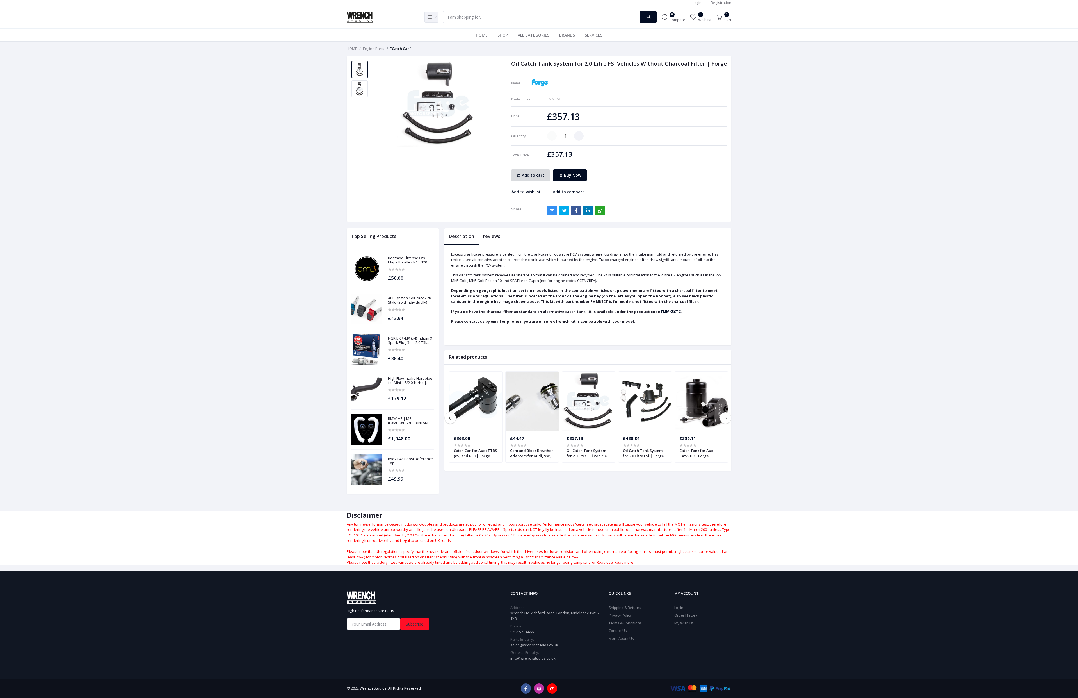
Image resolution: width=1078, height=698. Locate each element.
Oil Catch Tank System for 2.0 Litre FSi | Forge (643, 453)
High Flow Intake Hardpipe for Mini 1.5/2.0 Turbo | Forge (410, 380)
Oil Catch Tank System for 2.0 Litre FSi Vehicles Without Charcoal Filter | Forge (588, 453)
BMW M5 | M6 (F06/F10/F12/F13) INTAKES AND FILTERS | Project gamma (409, 421)
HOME (482, 35)
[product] (366, 268)
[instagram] (539, 688)
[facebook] (526, 688)
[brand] (539, 82)
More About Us (621, 638)
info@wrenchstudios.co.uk (533, 658)
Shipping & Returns (625, 607)
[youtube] (552, 688)
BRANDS (567, 35)
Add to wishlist (526, 191)
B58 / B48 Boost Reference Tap (410, 461)
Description (461, 236)
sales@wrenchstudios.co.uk (534, 644)
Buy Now (572, 175)
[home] (408, 597)
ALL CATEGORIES (533, 35)
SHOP (502, 35)
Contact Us (618, 630)
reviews (491, 236)
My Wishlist (683, 623)
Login (697, 2)
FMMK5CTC (671, 311)
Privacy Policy (620, 615)
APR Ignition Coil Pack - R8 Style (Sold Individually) (409, 300)
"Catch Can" (400, 48)
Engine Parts (373, 48)
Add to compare (568, 191)
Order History (685, 615)
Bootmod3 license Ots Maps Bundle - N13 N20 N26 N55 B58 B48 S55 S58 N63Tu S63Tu (409, 260)
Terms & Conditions (625, 623)
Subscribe (414, 624)
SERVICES (593, 35)
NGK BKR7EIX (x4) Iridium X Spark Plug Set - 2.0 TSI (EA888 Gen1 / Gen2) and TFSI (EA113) (410, 340)
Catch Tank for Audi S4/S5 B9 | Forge (697, 453)
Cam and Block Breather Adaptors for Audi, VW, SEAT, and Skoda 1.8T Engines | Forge (531, 453)
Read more (624, 562)
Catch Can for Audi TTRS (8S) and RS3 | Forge (475, 453)
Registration (721, 2)
